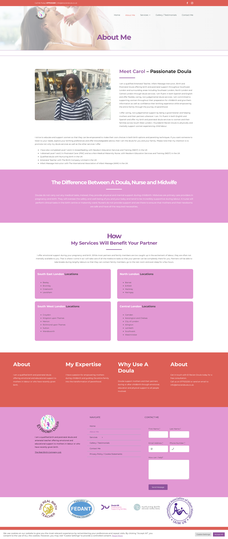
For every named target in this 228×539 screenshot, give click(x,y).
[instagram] (192, 3)
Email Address (156, 443)
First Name (154, 429)
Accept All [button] (219, 534)
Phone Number (177, 443)
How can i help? (156, 457)
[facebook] (187, 3)
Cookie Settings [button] (203, 534)
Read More (117, 536)
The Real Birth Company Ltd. (48, 452)
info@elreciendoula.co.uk (67, 3)
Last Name (175, 429)
